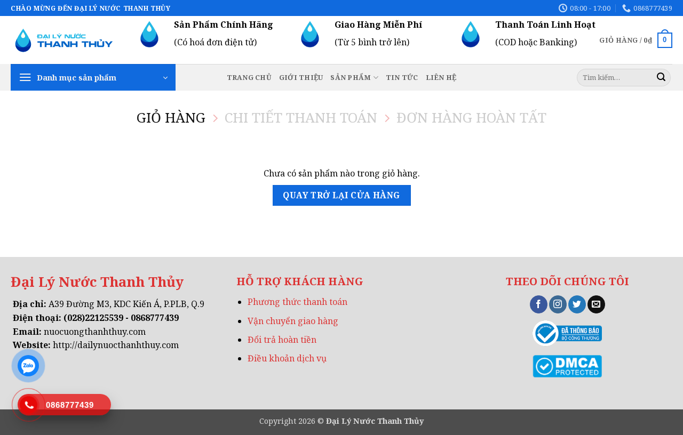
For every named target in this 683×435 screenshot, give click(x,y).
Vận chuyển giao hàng (293, 321)
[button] (93, 77)
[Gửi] (661, 78)
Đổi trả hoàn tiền (282, 339)
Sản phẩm (350, 77)
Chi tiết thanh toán (301, 118)
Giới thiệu (301, 77)
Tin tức (402, 77)
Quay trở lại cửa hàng (341, 195)
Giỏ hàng (171, 118)
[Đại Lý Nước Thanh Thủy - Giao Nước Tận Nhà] (64, 40)
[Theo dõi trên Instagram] (558, 304)
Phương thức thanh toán (297, 302)
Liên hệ (441, 77)
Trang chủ (249, 77)
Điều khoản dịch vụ (287, 358)
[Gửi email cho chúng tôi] (596, 304)
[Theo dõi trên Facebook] (538, 304)
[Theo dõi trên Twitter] (577, 304)
